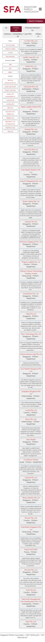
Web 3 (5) (10, 131)
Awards (10, 52)
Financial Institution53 (32, 29)
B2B (10, 64)
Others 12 (38, 35)
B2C (10, 68)
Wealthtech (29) (10, 128)
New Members (10, 56)
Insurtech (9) (10, 100)
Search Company (36, 21)
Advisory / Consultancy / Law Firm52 (18, 35)
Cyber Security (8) (10, 86)
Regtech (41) (10, 118)
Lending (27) (10, 104)
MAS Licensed (10, 45)
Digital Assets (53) (10, 90)
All (6, 28)
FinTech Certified (10, 49)
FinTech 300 (16, 29)
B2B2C (10, 72)
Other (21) (10, 108)
